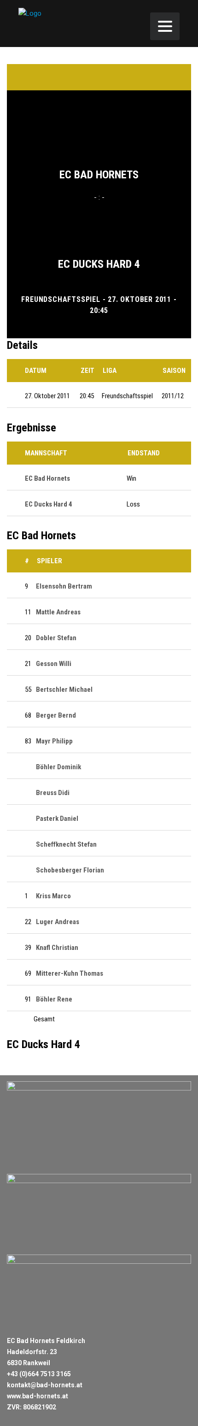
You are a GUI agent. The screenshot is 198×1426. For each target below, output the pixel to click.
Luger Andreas (57, 922)
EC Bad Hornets (99, 174)
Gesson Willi (53, 664)
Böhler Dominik (58, 767)
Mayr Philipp (54, 741)
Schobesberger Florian (70, 870)
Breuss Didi (53, 793)
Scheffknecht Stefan (66, 844)
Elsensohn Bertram (64, 586)
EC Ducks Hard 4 (99, 264)
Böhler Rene (54, 999)
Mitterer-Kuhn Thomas (69, 973)
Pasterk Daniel (57, 818)
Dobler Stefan (56, 638)
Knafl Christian (57, 947)
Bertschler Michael (64, 689)
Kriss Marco (53, 896)
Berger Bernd (56, 715)
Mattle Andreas (58, 612)
